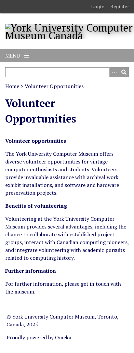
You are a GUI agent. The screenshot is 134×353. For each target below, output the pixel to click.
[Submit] (124, 72)
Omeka (63, 337)
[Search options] (114, 72)
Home (12, 86)
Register (119, 6)
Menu (13, 55)
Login (98, 6)
